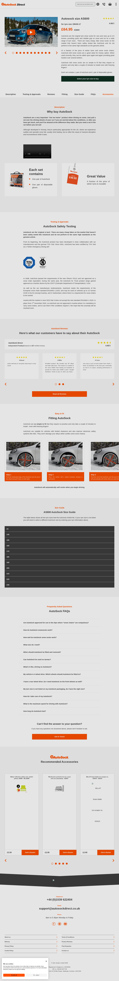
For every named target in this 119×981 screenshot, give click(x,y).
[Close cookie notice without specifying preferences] (46, 961)
